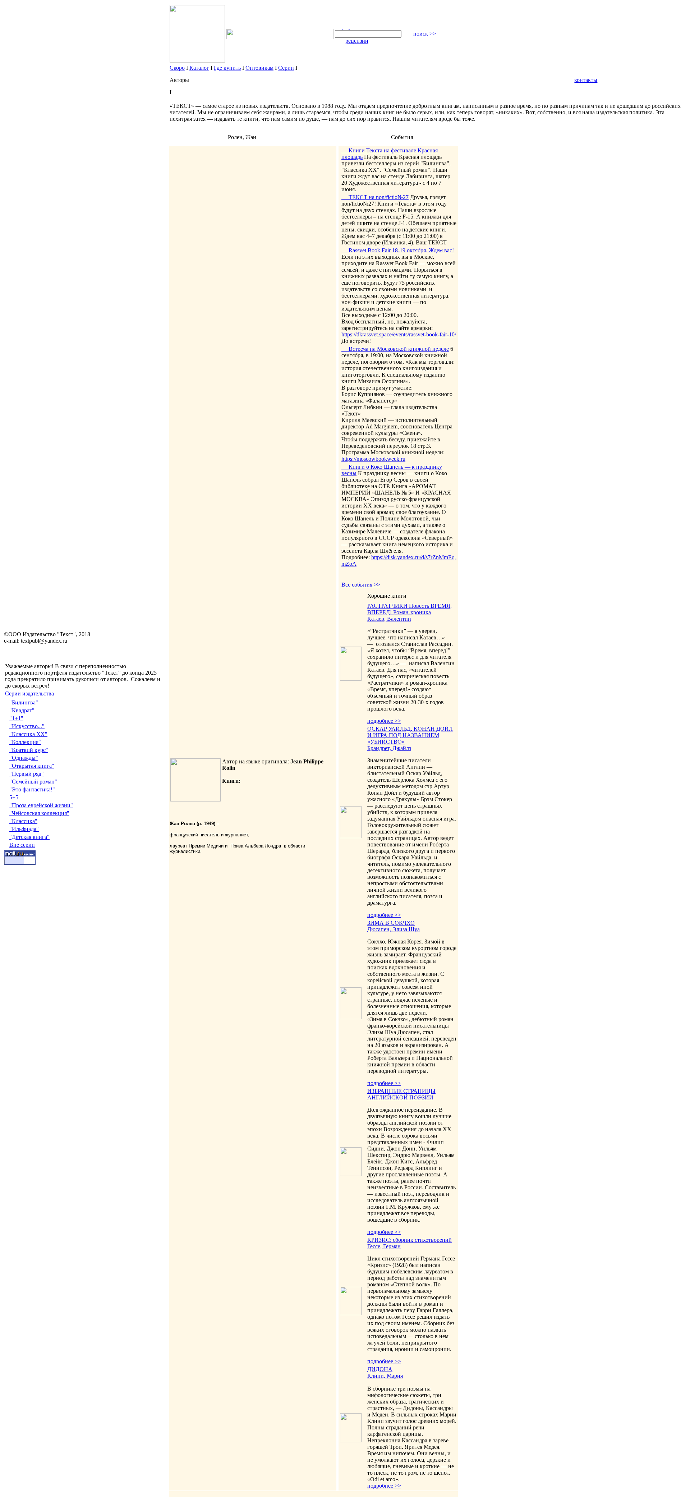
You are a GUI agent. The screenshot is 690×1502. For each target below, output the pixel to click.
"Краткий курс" (28, 750)
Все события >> (360, 585)
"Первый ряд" (26, 774)
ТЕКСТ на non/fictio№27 (375, 197)
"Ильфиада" (24, 829)
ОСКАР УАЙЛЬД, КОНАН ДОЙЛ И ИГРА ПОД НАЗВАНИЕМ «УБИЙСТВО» (410, 735)
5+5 (13, 797)
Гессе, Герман (384, 1246)
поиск (424, 34)
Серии (286, 68)
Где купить (227, 68)
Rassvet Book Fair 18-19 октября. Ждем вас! (397, 250)
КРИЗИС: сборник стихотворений (409, 1240)
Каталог (199, 68)
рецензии (356, 41)
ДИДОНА (379, 1369)
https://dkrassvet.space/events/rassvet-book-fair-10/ (398, 334)
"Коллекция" (25, 742)
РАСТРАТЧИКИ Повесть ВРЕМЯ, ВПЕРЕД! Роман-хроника (409, 609)
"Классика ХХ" (28, 734)
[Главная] (339, 27)
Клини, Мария (385, 1376)
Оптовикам (259, 68)
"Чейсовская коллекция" (39, 813)
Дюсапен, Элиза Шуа (393, 929)
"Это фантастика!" (32, 789)
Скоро (177, 68)
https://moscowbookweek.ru (373, 459)
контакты (585, 80)
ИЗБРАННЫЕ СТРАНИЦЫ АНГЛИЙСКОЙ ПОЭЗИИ (401, 1094)
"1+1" (16, 718)
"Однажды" (23, 758)
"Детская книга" (29, 837)
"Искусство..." (27, 726)
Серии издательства (29, 693)
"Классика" (23, 821)
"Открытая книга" (31, 766)
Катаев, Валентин (389, 619)
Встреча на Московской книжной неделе (395, 349)
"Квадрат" (21, 710)
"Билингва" (23, 702)
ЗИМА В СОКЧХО (391, 923)
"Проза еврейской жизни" (41, 805)
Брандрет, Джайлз (389, 748)
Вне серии (22, 845)
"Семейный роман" (33, 781)
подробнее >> (384, 721)
